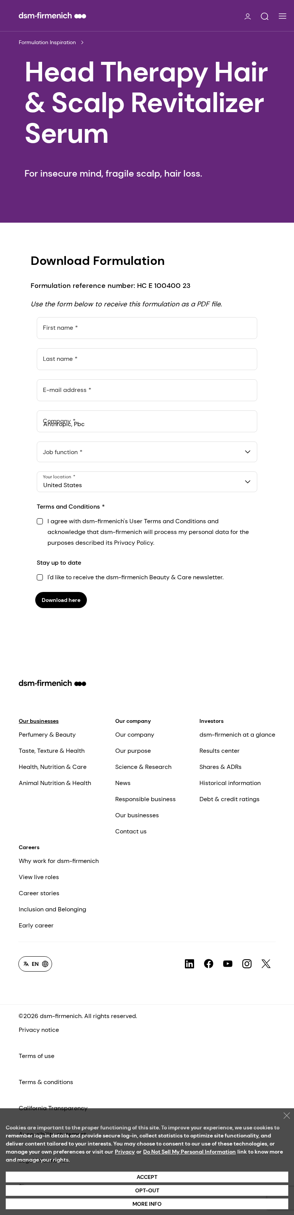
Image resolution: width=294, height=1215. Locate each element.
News (123, 783)
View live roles (39, 877)
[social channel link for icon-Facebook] (208, 964)
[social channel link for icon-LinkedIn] (189, 964)
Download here (61, 600)
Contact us (131, 831)
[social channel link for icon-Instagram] (246, 964)
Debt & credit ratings (229, 799)
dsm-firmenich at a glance (237, 735)
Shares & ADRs (220, 767)
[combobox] (147, 451)
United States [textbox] (62, 485)
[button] (264, 16)
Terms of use (36, 1056)
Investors (211, 720)
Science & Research (143, 767)
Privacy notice (39, 1030)
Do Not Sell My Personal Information (189, 1151)
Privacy (125, 1151)
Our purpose (133, 751)
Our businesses (39, 720)
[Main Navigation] (282, 16)
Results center (219, 751)
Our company (133, 720)
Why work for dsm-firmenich (59, 861)
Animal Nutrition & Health (55, 783)
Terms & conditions (46, 1082)
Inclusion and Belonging (52, 909)
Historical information (230, 783)
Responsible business (145, 799)
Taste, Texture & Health (52, 751)
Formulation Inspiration (47, 42)
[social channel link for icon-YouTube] (227, 964)
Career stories (39, 893)
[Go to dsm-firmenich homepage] (52, 15)
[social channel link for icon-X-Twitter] (266, 964)
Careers (29, 847)
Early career (36, 925)
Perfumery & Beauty (47, 735)
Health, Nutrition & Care (53, 767)
